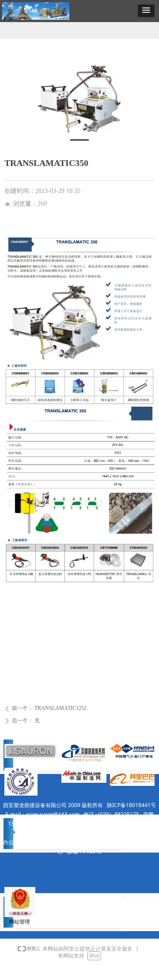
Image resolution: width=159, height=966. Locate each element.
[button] (146, 10)
